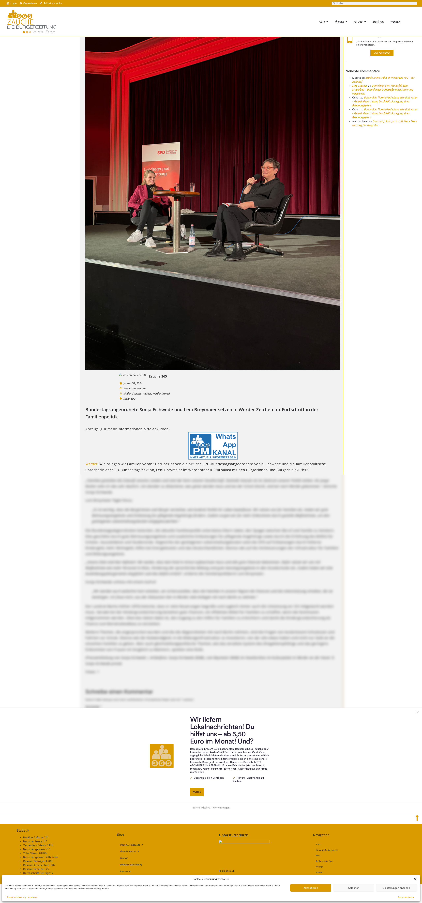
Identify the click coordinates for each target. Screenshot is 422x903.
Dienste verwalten (406, 897)
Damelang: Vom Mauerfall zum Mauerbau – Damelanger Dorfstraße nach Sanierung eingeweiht (382, 89)
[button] (415, 879)
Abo (317, 855)
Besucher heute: (33, 841)
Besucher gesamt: (34, 857)
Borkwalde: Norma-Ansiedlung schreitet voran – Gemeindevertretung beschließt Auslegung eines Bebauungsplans (384, 101)
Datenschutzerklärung (16, 897)
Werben (319, 866)
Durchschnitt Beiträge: (37, 873)
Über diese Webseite (130, 844)
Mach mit (378, 21)
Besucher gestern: (34, 849)
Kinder (127, 393)
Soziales (136, 393)
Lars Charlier (359, 85)
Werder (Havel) (161, 393)
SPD (133, 398)
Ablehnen (353, 887)
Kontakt (124, 857)
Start (318, 844)
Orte (322, 21)
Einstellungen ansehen (396, 887)
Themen (339, 21)
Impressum (33, 897)
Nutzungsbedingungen (327, 849)
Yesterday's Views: (35, 845)
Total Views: (31, 853)
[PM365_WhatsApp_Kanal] (213, 458)
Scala (126, 398)
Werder (147, 393)
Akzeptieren (310, 887)
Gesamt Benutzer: (34, 869)
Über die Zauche (128, 851)
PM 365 (358, 21)
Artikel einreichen (324, 861)
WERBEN (395, 21)
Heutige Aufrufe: (33, 837)
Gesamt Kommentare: (37, 865)
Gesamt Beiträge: (34, 861)
